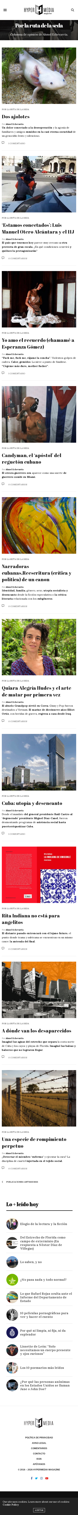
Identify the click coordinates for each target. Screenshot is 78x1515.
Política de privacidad (39, 1437)
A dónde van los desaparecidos (36, 1030)
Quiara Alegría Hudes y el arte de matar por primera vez (36, 691)
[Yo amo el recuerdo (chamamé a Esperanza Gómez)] (39, 299)
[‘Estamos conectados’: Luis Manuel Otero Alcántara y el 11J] (39, 184)
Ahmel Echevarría (14, 124)
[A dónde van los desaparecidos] (39, 990)
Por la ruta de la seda (15, 109)
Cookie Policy (11, 1504)
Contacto (39, 1453)
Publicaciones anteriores (22, 1182)
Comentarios (39, 1448)
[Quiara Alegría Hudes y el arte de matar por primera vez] (39, 647)
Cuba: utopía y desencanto (32, 803)
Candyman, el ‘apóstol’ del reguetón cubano (31, 458)
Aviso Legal (39, 1443)
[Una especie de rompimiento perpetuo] (39, 1098)
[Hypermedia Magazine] (39, 10)
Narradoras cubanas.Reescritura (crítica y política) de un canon (36, 573)
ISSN (39, 1459)
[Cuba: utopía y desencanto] (39, 762)
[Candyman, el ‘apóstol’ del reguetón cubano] (39, 414)
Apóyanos (39, 1464)
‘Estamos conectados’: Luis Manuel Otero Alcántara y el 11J (38, 228)
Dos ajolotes (16, 116)
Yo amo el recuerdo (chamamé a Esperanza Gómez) (38, 343)
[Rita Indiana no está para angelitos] (39, 875)
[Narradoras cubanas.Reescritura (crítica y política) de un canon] (39, 525)
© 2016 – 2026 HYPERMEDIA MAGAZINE (39, 1469)
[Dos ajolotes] (39, 76)
